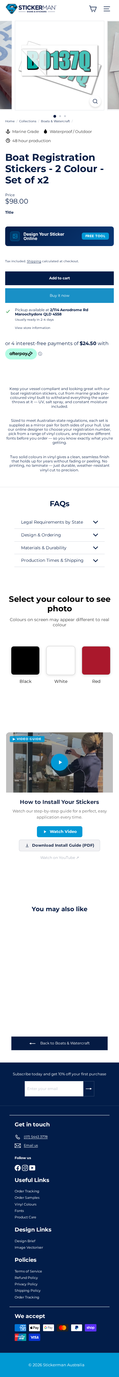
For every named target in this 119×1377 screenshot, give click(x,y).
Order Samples (27, 1197)
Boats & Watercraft (55, 121)
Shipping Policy (28, 1290)
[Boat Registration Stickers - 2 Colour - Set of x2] (43, 964)
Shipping (34, 261)
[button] (25, 665)
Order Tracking (27, 1191)
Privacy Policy (26, 1284)
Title (9, 212)
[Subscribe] (88, 1088)
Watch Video (63, 831)
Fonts (19, 1211)
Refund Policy (26, 1278)
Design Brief (25, 1241)
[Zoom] (95, 101)
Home (10, 121)
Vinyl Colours (25, 1204)
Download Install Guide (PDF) (63, 845)
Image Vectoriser (29, 1247)
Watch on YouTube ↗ (59, 857)
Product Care (25, 1217)
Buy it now (60, 295)
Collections (27, 121)
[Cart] (93, 9)
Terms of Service (28, 1271)
